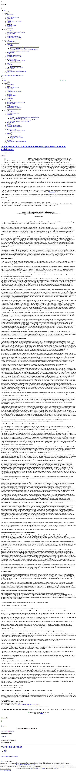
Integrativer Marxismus (15, 62)
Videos (8, 34)
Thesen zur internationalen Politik (18, 48)
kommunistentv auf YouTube (13, 36)
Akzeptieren (3, 769)
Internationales (10, 14)
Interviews (9, 26)
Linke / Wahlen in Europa (13, 17)
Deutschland (10, 18)
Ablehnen (8, 769)
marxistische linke (11, 41)
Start (5, 10)
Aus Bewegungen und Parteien (14, 21)
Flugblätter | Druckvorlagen (16, 67)
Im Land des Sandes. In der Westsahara (16, 32)
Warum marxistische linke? (13, 43)
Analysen (9, 22)
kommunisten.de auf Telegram (14, 39)
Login (5, 750)
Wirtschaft (9, 20)
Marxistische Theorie (12, 59)
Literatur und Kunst (11, 25)
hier (41, 713)
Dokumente (9, 44)
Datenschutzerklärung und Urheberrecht (16, 71)
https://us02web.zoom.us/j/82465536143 (28, 704)
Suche (8, 11)
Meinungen (9, 24)
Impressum (9, 70)
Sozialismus (52, 192)
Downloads (9, 64)
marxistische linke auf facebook (14, 56)
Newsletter (6, 72)
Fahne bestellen (10, 68)
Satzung (11, 45)
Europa (8, 15)
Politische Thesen (11, 33)
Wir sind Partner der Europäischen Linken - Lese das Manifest (24, 47)
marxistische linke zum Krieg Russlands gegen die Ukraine (24, 49)
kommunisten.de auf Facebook (14, 37)
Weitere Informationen (5, 770)
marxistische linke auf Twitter (14, 55)
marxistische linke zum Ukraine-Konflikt (19, 51)
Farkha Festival (10, 30)
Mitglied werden (10, 52)
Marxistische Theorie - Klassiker (17, 60)
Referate (9, 63)
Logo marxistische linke (15, 66)
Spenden (9, 53)
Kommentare (10, 28)
